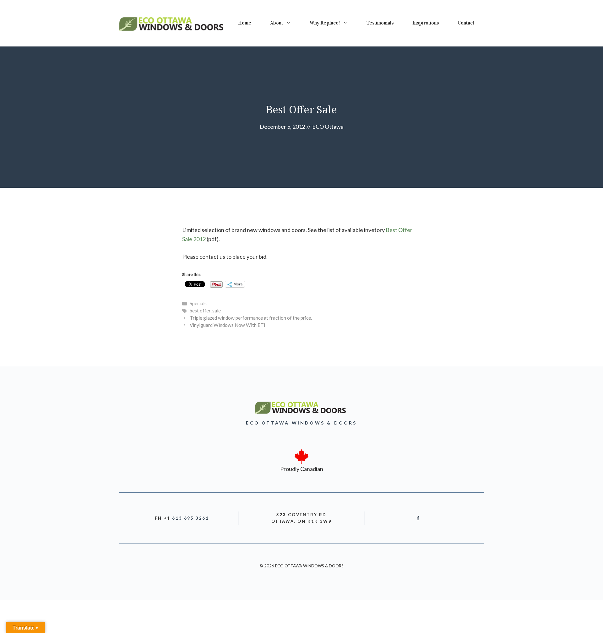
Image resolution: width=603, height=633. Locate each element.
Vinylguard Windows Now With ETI (227, 325)
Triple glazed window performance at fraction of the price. (251, 318)
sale (216, 310)
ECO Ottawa (328, 126)
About (276, 23)
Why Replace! (325, 23)
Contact (466, 23)
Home (244, 23)
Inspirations (425, 23)
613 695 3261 (190, 518)
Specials (198, 303)
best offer (200, 310)
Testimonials (380, 23)
